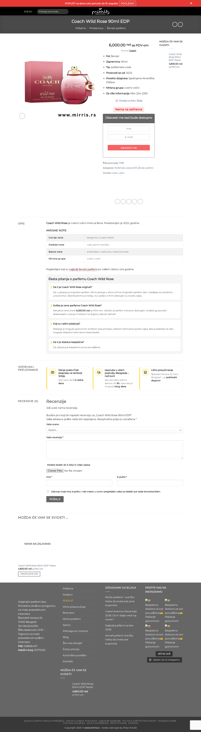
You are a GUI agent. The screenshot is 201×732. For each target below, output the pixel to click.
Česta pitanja (71, 649)
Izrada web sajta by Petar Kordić (119, 727)
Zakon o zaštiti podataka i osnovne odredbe (93, 721)
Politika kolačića (74, 723)
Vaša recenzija (54, 437)
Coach (132, 50)
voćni (122, 173)
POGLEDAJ (127, 3)
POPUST (68, 600)
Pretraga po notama (75, 631)
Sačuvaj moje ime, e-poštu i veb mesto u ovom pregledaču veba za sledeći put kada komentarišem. (106, 491)
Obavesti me (129, 147)
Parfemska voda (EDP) (125, 168)
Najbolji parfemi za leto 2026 (119, 627)
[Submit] (65, 11)
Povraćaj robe (167, 721)
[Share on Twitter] (123, 201)
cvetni (115, 173)
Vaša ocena (52, 424)
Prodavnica (96, 28)
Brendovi (68, 612)
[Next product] (174, 24)
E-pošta (122, 477)
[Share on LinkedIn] (140, 201)
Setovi (67, 625)
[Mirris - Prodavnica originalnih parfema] (100, 11)
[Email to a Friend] (128, 201)
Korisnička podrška (74, 655)
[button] (25, 11)
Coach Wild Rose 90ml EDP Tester (37, 565)
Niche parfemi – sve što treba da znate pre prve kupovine (120, 601)
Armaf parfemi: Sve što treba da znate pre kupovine (119, 639)
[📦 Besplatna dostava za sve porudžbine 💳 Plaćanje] (154, 611)
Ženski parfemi (116, 28)
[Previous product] (180, 24)
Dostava (133, 723)
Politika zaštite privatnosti (139, 721)
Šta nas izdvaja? (72, 643)
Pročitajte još (29, 574)
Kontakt (68, 661)
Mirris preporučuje (74, 606)
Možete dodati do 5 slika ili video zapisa (68, 464)
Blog (66, 637)
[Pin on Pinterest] (134, 201)
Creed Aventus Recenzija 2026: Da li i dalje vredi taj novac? (121, 615)
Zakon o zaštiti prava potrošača (44, 721)
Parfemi (68, 594)
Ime (49, 477)
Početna (80, 28)
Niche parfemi (72, 618)
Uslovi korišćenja (98, 723)
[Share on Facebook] (117, 201)
